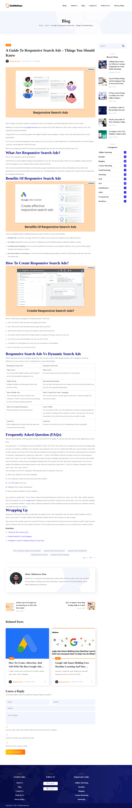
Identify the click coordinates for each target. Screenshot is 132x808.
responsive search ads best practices (54, 551)
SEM (47, 25)
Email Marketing (104, 170)
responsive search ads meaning (60, 554)
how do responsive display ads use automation (27, 551)
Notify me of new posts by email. (16, 746)
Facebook (51, 783)
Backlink (101, 157)
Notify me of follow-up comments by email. (20, 738)
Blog (19, 787)
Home (41, 25)
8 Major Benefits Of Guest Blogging (20, 536)
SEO (100, 183)
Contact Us (20, 791)
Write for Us (19, 795)
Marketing (102, 174)
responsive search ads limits (39, 554)
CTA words (14, 483)
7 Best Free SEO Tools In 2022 (18, 532)
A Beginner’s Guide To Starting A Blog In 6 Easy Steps (26, 540)
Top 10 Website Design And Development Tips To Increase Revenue (117, 81)
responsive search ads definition (77, 551)
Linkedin (51, 789)
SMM (100, 192)
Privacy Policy (20, 799)
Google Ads (30, 500)
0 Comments (36, 61)
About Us (19, 783)
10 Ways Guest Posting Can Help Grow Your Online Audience (117, 95)
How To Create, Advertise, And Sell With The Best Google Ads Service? (25, 664)
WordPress (102, 201)
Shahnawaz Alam (15, 61)
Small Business (103, 188)
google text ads (32, 127)
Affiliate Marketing (105, 152)
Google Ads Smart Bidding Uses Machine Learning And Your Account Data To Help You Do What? (72, 664)
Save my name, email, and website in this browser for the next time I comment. (31, 730)
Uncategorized (103, 197)
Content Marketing (105, 166)
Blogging (101, 161)
